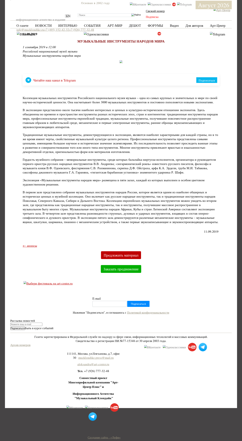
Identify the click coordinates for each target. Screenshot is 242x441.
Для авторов (194, 25)
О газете (22, 25)
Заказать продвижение (121, 268)
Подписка (152, 17)
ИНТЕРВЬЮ (67, 25)
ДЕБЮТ (135, 25)
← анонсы (30, 245)
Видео (174, 25)
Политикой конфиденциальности (148, 312)
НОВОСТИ (43, 25)
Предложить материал (121, 255)
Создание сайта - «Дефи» (104, 437)
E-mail (96, 298)
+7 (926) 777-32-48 (81, 30)
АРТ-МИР (114, 25)
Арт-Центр (218, 25)
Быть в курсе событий (39, 328)
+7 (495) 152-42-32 (56, 30)
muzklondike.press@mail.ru (96, 358)
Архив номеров (20, 345)
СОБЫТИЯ (92, 25)
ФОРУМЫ (155, 25)
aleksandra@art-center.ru (93, 364)
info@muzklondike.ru (30, 30)
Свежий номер (155, 11)
